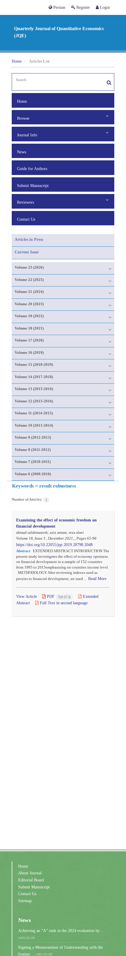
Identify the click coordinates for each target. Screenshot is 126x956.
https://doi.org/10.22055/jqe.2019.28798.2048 (54, 544)
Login (104, 7)
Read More (97, 578)
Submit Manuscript (33, 185)
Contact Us (26, 219)
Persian (58, 7)
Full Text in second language (63, 602)
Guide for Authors (32, 168)
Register (82, 7)
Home (17, 61)
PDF (58, 596)
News (21, 152)
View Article (26, 596)
